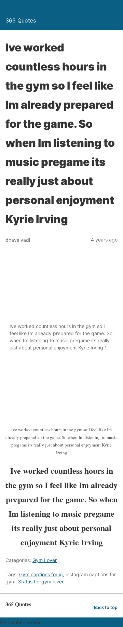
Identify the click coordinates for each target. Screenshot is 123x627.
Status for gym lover (41, 581)
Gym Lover (44, 560)
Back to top (106, 607)
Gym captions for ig (41, 574)
